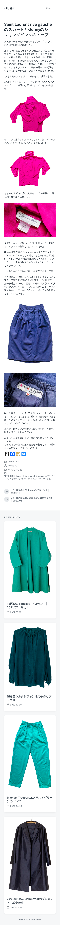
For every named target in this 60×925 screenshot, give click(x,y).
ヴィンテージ (24, 479)
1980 (12, 476)
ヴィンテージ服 (15, 469)
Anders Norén (35, 919)
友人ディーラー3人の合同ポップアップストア (27, 41)
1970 (6, 476)
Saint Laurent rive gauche (34, 476)
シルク (34, 479)
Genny (19, 476)
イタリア (13, 479)
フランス (47, 479)
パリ (40, 479)
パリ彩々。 (11, 8)
